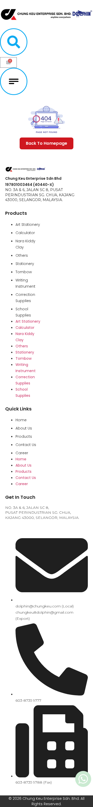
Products (24, 436)
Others (22, 255)
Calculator (25, 232)
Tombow (24, 271)
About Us (24, 428)
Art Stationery (28, 224)
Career (22, 453)
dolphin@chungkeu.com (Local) (45, 606)
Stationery (25, 263)
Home (21, 420)
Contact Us (26, 444)
